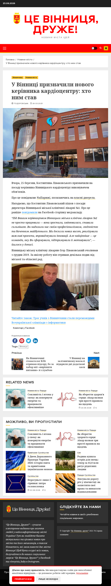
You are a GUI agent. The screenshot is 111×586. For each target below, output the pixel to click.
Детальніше (82, 573)
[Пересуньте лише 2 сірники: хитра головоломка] (15, 483)
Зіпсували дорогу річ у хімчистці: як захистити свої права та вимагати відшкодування (89, 485)
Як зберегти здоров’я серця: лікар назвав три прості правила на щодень (91, 399)
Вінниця (23, 347)
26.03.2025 (38, 103)
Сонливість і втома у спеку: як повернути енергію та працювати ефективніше (40, 401)
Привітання (32, 453)
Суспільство (43, 453)
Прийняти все (23, 579)
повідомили (29, 212)
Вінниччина (18, 78)
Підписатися (106, 48)
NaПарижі (43, 197)
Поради (43, 391)
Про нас (8, 572)
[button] (4, 48)
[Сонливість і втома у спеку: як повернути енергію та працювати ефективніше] (15, 398)
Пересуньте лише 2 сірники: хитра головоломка (39, 483)
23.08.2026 (86, 408)
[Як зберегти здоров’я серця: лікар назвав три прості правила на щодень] (67, 398)
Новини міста (31, 78)
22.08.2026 (35, 490)
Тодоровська (21, 103)
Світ (79, 453)
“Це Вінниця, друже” (80, 531)
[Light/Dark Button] (94, 48)
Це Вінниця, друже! (61, 25)
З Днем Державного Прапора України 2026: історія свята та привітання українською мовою (40, 463)
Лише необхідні (48, 579)
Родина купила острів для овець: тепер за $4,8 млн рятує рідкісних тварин (88, 463)
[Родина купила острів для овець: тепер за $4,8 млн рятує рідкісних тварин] (65, 460)
